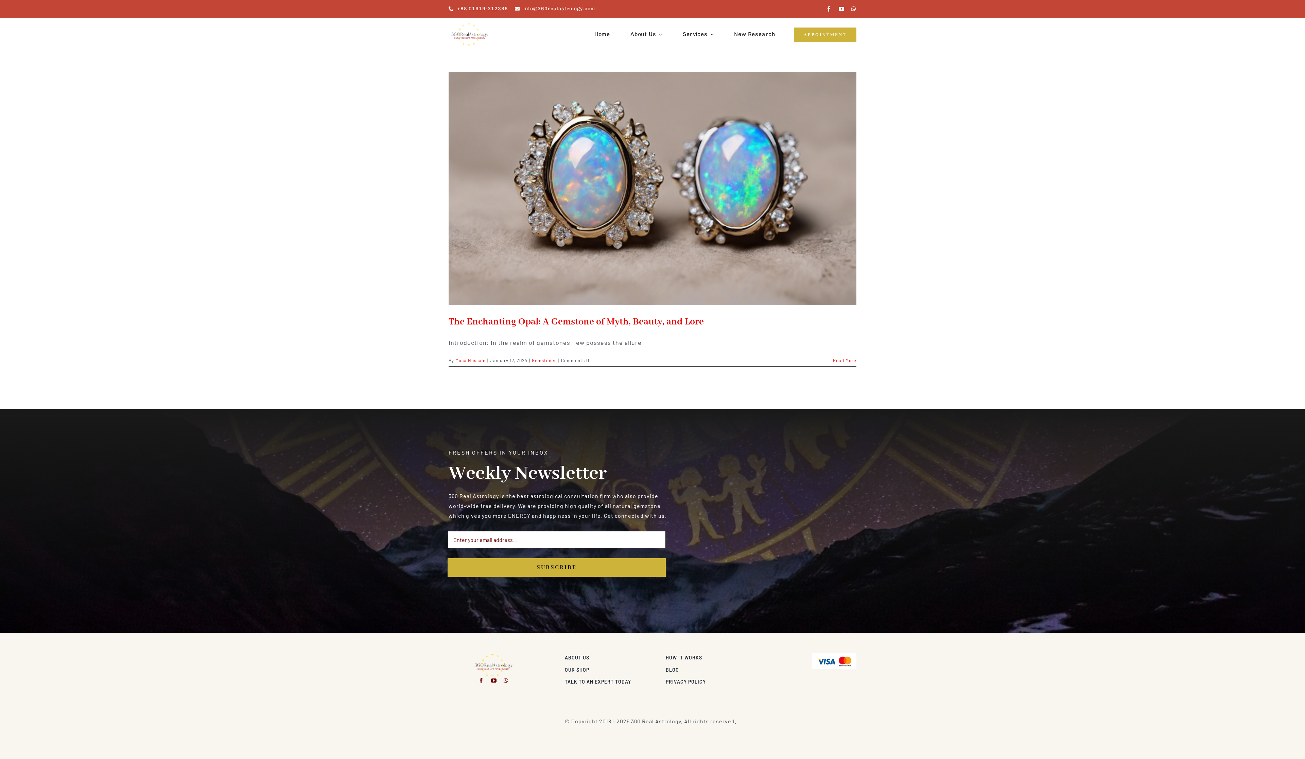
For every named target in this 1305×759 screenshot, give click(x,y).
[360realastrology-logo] (470, 25)
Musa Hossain (470, 360)
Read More (844, 360)
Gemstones (544, 360)
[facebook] (829, 9)
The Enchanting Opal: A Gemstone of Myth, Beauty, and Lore (576, 322)
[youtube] (842, 9)
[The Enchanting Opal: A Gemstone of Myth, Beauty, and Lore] (652, 188)
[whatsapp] (853, 9)
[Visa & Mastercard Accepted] (834, 656)
